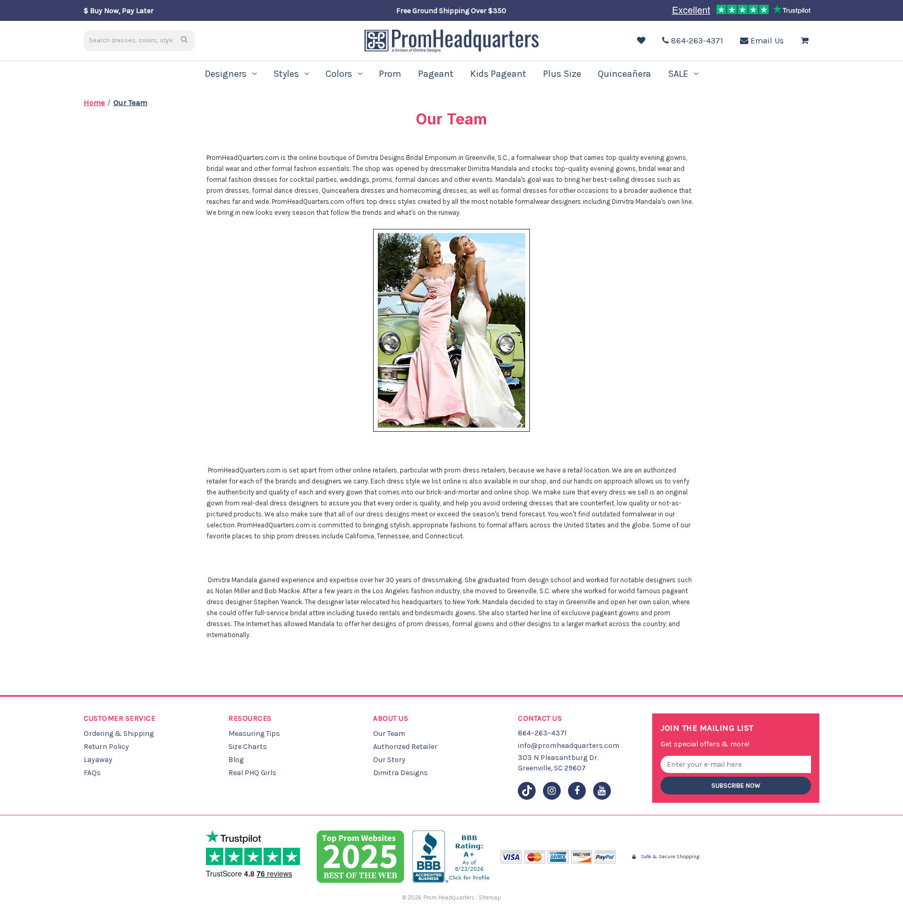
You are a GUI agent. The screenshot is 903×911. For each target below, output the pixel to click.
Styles (286, 73)
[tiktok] (527, 791)
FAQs (92, 772)
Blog (236, 759)
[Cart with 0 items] (807, 40)
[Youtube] (602, 791)
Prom (390, 73)
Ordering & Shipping (119, 733)
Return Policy (106, 746)
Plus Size (562, 73)
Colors (339, 73)
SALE (678, 73)
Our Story (389, 759)
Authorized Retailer (405, 746)
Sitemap (490, 897)
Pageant (436, 73)
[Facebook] (577, 791)
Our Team (389, 733)
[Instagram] (552, 791)
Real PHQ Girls (252, 772)
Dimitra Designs (400, 772)
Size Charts (247, 746)
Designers (226, 73)
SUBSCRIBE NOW (735, 785)
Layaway (98, 759)
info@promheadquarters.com (568, 745)
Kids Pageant (498, 73)
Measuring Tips (254, 733)
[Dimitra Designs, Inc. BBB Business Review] (452, 857)
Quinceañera (624, 73)
